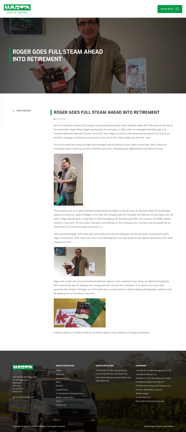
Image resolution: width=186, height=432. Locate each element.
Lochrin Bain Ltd (143, 397)
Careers (59, 401)
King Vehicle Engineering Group (150, 401)
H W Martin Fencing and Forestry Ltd (153, 386)
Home (58, 370)
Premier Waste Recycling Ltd (149, 389)
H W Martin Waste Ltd (146, 374)
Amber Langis (142, 393)
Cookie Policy (62, 389)
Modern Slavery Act (65, 397)
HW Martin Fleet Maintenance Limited (153, 378)
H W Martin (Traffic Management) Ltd (153, 370)
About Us (60, 374)
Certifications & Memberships (69, 393)
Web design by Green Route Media (158, 426)
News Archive (23, 111)
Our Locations (62, 378)
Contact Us (61, 405)
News (58, 382)
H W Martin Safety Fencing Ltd (150, 382)
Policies (59, 386)
